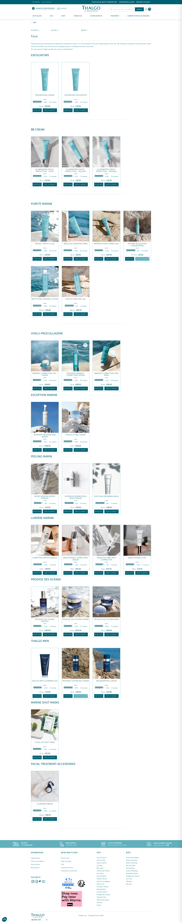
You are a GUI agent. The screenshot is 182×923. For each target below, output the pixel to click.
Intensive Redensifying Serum (45, 436)
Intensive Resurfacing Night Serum (75, 497)
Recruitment (35, 868)
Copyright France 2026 (96, 915)
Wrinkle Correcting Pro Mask (106, 374)
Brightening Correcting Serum (75, 559)
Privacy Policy (35, 864)
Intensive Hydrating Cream (75, 681)
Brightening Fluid (137, 558)
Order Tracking (66, 861)
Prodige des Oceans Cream (75, 619)
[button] (4, 919)
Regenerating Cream (106, 681)
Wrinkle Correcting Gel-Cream (44, 374)
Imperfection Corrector (106, 244)
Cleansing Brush (45, 804)
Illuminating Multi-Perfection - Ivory (44, 170)
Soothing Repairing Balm (106, 496)
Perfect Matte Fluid (44, 244)
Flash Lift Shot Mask (45, 742)
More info (37, 110)
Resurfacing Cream (44, 95)
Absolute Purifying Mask (76, 244)
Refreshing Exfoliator (76, 95)
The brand (36, 2)
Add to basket (49, 110)
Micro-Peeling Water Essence (44, 497)
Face (34, 22)
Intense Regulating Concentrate (137, 245)
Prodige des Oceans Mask (106, 619)
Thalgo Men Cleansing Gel (45, 681)
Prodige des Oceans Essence (45, 620)
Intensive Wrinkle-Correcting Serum (75, 374)
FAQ (62, 864)
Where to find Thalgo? (45, 8)
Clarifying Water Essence (44, 558)
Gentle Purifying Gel (75, 299)
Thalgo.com (83, 915)
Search (139, 9)
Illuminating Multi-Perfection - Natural (106, 170)
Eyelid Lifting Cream (76, 435)
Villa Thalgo (46, 2)
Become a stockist (143, 2)
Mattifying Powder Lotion (45, 299)
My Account (65, 858)
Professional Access (126, 2)
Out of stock (142, 259)
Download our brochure (69, 871)
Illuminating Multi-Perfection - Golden (75, 170)
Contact (63, 8)
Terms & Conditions (37, 861)
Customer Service (67, 868)
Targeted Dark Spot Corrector (106, 559)
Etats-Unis (37, 920)
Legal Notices (35, 858)
